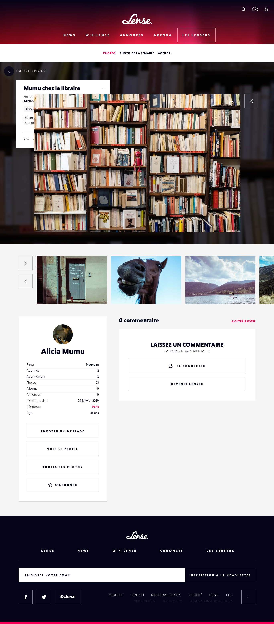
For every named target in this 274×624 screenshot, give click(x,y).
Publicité (195, 595)
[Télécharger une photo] (255, 9)
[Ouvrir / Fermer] (104, 88)
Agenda (163, 35)
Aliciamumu (33, 101)
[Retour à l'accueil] (137, 19)
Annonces (132, 35)
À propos (116, 595)
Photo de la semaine (137, 53)
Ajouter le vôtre (243, 321)
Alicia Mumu (63, 351)
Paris (95, 406)
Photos (109, 53)
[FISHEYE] (68, 597)
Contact (137, 595)
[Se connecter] (266, 9)
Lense (48, 550)
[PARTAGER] (251, 101)
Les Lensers (196, 35)
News (69, 35)
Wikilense (98, 35)
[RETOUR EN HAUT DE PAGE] (248, 597)
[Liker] (231, 103)
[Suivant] (26, 263)
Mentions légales (166, 595)
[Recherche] (243, 9)
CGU (229, 595)
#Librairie (33, 109)
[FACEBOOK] (26, 597)
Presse (214, 595)
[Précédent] (26, 281)
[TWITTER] (44, 597)
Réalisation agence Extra (211, 601)
